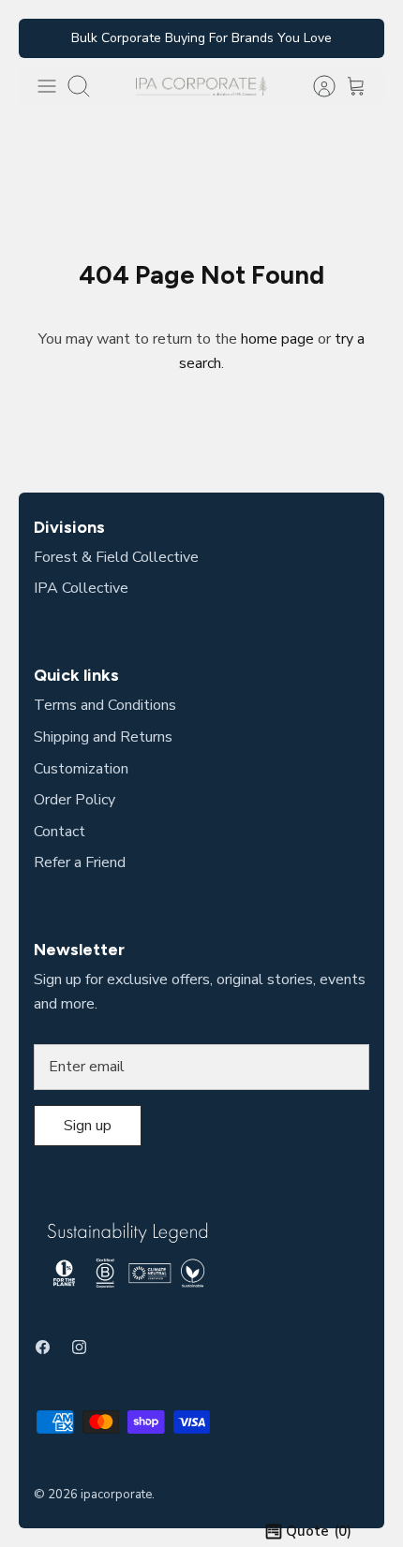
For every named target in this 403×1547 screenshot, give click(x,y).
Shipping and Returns (103, 737)
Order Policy (74, 799)
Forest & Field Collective (116, 557)
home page (277, 339)
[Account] (315, 86)
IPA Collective (81, 588)
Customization (81, 769)
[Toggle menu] (46, 86)
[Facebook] (42, 1347)
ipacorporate (116, 1494)
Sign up (88, 1125)
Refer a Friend (80, 862)
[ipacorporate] (201, 86)
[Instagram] (79, 1347)
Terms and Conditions (105, 705)
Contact (59, 831)
